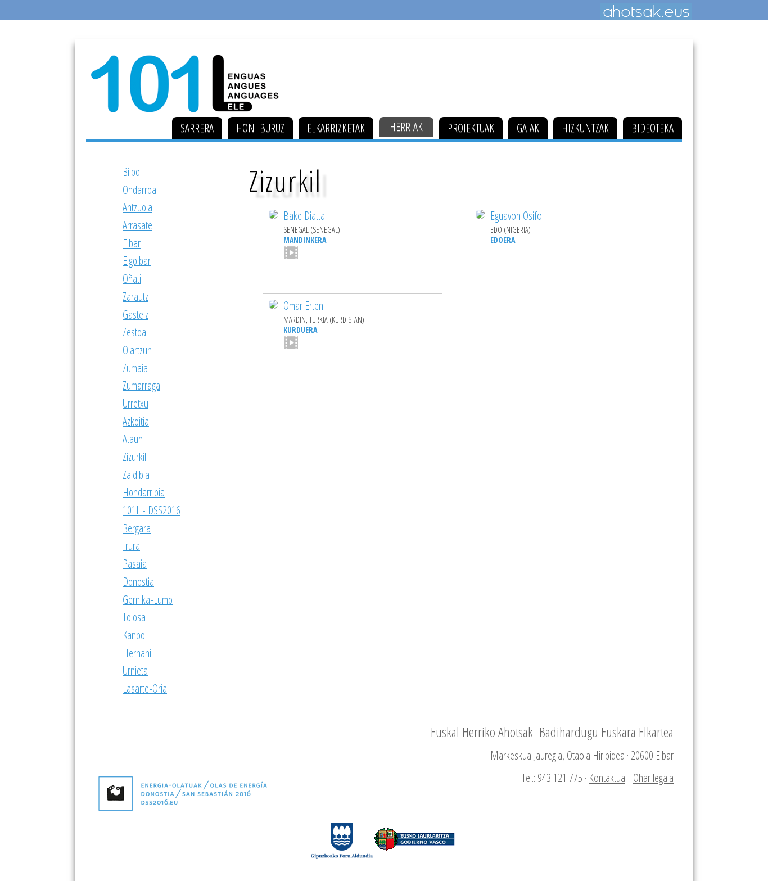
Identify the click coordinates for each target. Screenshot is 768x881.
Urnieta (135, 670)
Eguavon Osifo (516, 215)
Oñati (132, 278)
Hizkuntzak (585, 127)
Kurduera (300, 329)
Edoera (502, 239)
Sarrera (197, 127)
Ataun (133, 438)
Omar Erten (303, 305)
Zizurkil (134, 456)
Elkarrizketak (336, 127)
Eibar (132, 243)
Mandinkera (304, 239)
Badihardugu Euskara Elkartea (606, 731)
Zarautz (135, 296)
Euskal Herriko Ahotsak (482, 731)
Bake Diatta (304, 215)
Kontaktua (607, 777)
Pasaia (135, 563)
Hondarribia (144, 492)
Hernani (137, 653)
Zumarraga (141, 385)
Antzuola (137, 207)
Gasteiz (135, 314)
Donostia (138, 581)
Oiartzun (137, 350)
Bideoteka (652, 127)
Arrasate (137, 225)
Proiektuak (471, 127)
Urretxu (135, 403)
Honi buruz (260, 127)
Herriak (406, 126)
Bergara (137, 528)
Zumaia (135, 368)
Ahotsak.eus (646, 11)
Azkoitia (136, 421)
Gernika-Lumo (148, 599)
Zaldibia (136, 474)
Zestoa (134, 332)
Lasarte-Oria (145, 688)
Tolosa (134, 617)
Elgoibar (137, 260)
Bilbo (131, 171)
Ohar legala (653, 777)
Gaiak (528, 127)
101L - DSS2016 (151, 510)
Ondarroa (139, 189)
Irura (131, 545)
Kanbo (134, 635)
